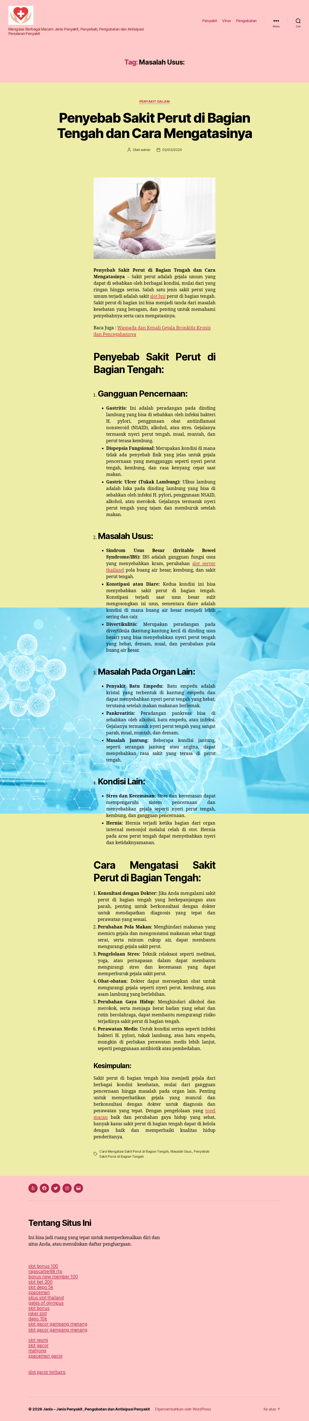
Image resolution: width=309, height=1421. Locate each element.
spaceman (39, 1292)
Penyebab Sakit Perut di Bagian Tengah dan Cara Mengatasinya (154, 125)
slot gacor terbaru (46, 1372)
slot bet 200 (40, 1282)
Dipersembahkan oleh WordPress (183, 1409)
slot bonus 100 (43, 1266)
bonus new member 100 (53, 1276)
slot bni (158, 296)
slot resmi (38, 1340)
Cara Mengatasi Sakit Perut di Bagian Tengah (134, 1151)
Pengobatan (246, 21)
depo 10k (37, 1318)
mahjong (37, 1350)
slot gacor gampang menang (57, 1324)
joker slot (37, 1313)
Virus (226, 21)
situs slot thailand (46, 1297)
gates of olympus (46, 1303)
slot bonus (38, 1308)
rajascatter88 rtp (45, 1271)
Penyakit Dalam (154, 101)
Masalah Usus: (181, 1151)
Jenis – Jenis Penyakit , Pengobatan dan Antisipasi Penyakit (96, 1409)
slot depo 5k (40, 1287)
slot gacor (38, 1345)
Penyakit (209, 21)
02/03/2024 (172, 150)
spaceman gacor (45, 1356)
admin (145, 150)
